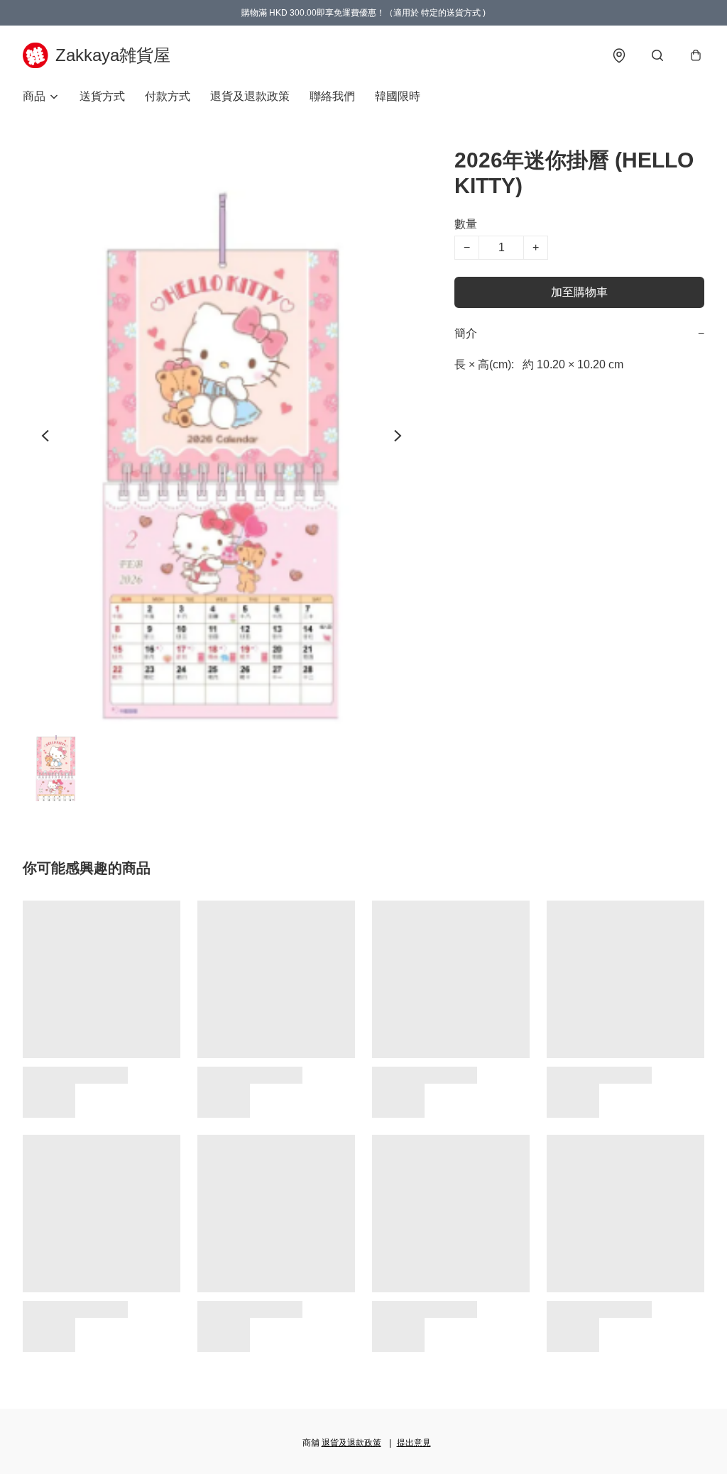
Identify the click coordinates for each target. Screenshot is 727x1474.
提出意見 (414, 1443)
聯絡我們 (332, 96)
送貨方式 (102, 96)
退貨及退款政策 (250, 96)
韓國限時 (397, 96)
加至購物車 (579, 292)
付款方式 (167, 96)
